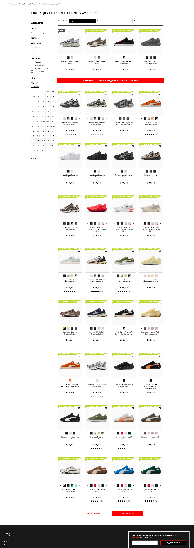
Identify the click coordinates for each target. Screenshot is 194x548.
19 (53, 96)
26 (38, 106)
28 (53, 106)
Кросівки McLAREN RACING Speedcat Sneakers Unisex (151, 386)
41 (43, 131)
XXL (38, 151)
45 (53, 136)
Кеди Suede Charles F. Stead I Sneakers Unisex (124, 333)
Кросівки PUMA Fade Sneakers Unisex (70, 123)
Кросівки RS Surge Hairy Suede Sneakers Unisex (124, 123)
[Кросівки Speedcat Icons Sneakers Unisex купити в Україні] (124, 365)
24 (53, 101)
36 (48, 121)
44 (43, 136)
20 (33, 101)
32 (33, 116)
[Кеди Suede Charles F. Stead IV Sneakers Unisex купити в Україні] (70, 365)
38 (38, 126)
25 (33, 106)
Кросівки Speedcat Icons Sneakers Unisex (124, 385)
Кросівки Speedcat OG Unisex (124, 438)
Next (79, 119)
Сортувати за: (63, 21)
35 (33, 121)
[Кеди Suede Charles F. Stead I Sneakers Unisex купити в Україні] (124, 312)
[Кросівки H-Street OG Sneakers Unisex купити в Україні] (70, 469)
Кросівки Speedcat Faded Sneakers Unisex (150, 333)
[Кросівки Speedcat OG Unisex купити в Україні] (124, 417)
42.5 (53, 131)
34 (48, 116)
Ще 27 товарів (93, 514)
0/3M (48, 91)
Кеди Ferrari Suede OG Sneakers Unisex (124, 62)
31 (48, 111)
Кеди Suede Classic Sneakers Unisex (151, 123)
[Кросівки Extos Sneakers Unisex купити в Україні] (70, 41)
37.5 (33, 126)
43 (33, 136)
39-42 (53, 126)
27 (43, 106)
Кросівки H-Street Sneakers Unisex (70, 333)
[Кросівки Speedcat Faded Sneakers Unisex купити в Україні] (151, 312)
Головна (12, 4)
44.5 (48, 136)
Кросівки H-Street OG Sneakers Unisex (70, 490)
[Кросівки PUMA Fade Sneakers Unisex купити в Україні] (70, 103)
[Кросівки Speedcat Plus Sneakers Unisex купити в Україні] (70, 417)
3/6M (53, 91)
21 (38, 101)
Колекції (22, 4)
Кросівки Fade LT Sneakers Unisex (151, 62)
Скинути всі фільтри (38, 33)
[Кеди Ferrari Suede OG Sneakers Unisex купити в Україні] (124, 41)
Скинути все (35, 86)
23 (48, 101)
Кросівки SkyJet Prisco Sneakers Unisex (97, 385)
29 (38, 111)
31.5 (53, 111)
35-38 (43, 121)
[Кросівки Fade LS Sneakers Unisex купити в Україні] (70, 207)
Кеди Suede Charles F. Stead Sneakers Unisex (150, 281)
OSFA (53, 146)
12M (38, 96)
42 (48, 131)
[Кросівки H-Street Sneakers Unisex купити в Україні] (70, 312)
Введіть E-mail (137, 543)
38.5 (43, 126)
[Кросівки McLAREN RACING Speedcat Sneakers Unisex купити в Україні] (151, 365)
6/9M (33, 96)
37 (53, 121)
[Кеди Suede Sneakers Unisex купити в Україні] (70, 155)
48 (48, 141)
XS (33, 146)
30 (43, 111)
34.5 (53, 116)
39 (48, 126)
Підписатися (173, 543)
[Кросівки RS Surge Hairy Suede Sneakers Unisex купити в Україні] (124, 103)
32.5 (38, 116)
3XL (43, 151)
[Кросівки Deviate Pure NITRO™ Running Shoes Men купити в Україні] (97, 207)
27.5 (48, 106)
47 (38, 141)
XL (33, 151)
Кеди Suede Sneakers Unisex (70, 176)
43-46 (38, 136)
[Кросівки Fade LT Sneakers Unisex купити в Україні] (151, 41)
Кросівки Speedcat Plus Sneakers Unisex (70, 438)
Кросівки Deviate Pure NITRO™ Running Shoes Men (97, 229)
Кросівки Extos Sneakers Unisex (70, 62)
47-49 (43, 141)
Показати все (127, 514)
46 (33, 141)
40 (33, 131)
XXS (53, 141)
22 (43, 101)
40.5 (38, 131)
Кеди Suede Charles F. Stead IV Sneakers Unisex (70, 385)
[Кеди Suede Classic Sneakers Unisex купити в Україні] (151, 103)
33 (43, 116)
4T (48, 96)
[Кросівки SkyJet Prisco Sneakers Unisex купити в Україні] (97, 365)
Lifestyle (32, 4)
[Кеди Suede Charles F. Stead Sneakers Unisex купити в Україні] (151, 260)
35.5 (38, 121)
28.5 (33, 111)
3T (43, 96)
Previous (61, 119)
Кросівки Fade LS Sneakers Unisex (70, 228)
